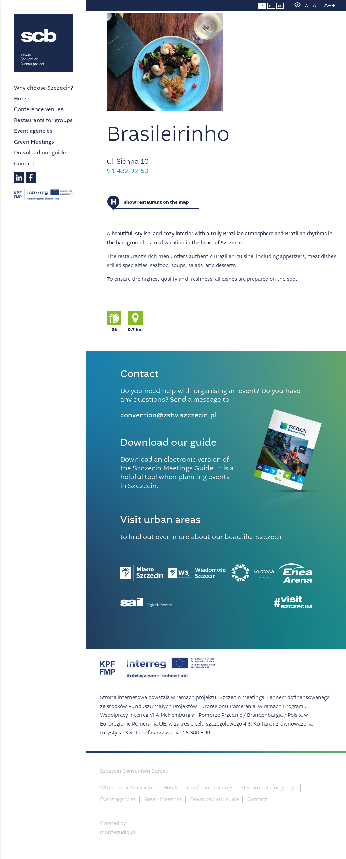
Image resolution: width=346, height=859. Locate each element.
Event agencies (33, 130)
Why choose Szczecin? (43, 87)
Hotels (22, 98)
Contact (24, 163)
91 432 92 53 (127, 171)
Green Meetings (34, 141)
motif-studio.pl (117, 832)
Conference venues (39, 109)
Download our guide (40, 152)
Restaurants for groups (43, 120)
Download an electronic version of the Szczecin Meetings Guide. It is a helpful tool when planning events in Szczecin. (177, 472)
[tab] (223, 202)
